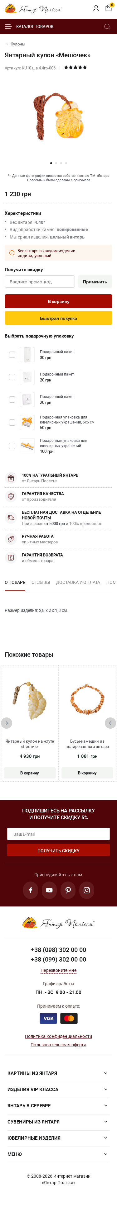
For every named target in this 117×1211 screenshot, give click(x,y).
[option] (15, 584)
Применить (95, 281)
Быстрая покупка (58, 318)
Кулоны (18, 43)
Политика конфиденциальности (58, 1036)
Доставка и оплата (78, 582)
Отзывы (41, 582)
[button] (51, 163)
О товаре (15, 582)
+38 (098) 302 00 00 (58, 949)
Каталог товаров (34, 26)
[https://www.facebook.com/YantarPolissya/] (30, 890)
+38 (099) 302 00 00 (58, 959)
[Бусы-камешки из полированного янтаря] (87, 699)
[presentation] (6, 723)
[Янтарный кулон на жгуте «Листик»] (29, 699)
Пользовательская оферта (58, 1045)
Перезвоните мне (58, 970)
